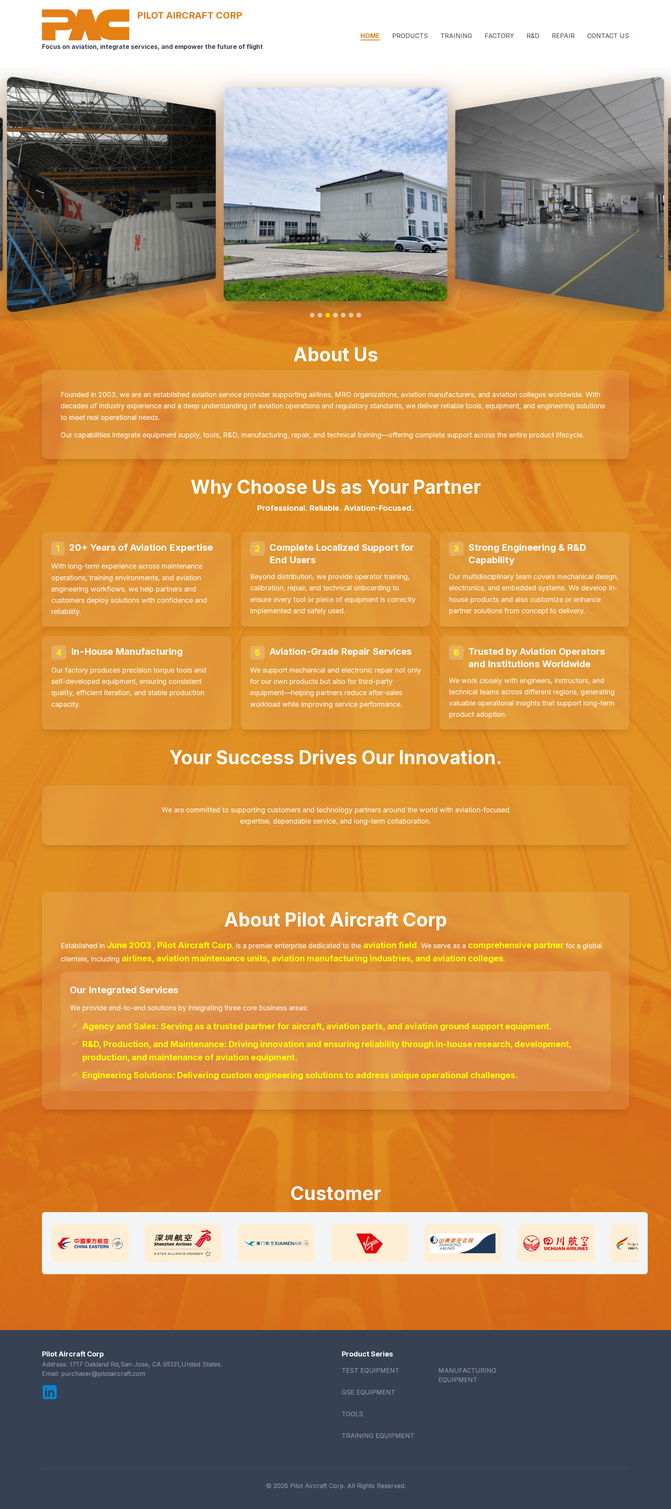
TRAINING (456, 36)
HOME (370, 36)
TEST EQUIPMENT (370, 1370)
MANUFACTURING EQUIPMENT (467, 1375)
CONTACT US (608, 36)
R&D (533, 36)
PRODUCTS (410, 36)
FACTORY (499, 36)
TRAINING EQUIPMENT (378, 1436)
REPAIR (563, 36)
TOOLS (352, 1414)
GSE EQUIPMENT (368, 1392)
